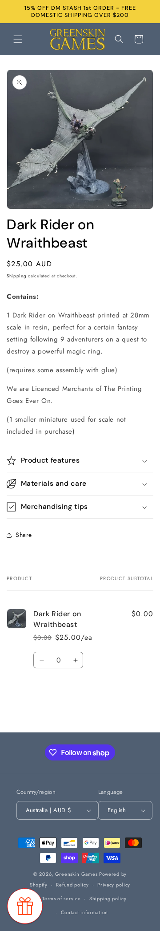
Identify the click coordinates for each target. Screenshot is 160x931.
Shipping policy (108, 898)
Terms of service (61, 898)
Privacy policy (113, 884)
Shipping (17, 275)
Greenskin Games (76, 874)
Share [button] (24, 534)
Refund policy (72, 884)
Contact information (84, 912)
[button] (18, 39)
